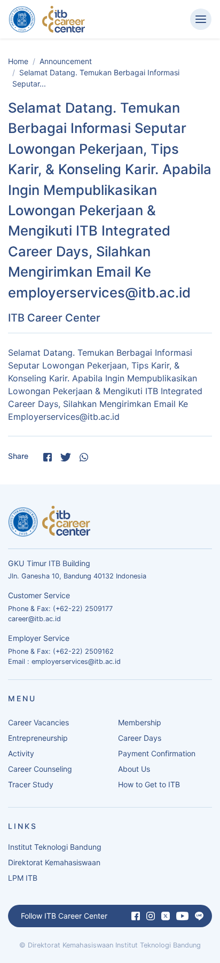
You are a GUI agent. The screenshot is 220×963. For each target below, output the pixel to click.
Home (18, 61)
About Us (134, 768)
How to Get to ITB (149, 784)
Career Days (139, 737)
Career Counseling (40, 768)
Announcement (66, 61)
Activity (21, 753)
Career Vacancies (38, 722)
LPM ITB (22, 877)
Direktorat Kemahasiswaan (54, 862)
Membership (139, 722)
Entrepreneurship (38, 737)
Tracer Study (30, 784)
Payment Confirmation (156, 753)
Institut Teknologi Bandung (54, 846)
